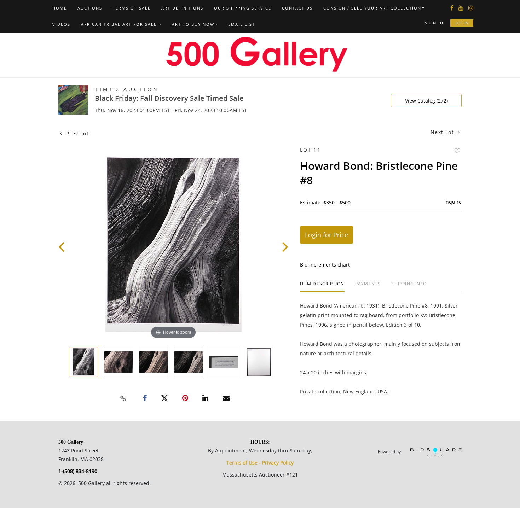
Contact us (297, 8)
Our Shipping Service (242, 8)
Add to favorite (457, 151)
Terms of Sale (132, 8)
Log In (461, 22)
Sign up (435, 22)
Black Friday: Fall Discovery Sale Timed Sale (169, 98)
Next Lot (443, 132)
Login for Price (326, 234)
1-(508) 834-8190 (77, 471)
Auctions (89, 8)
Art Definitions (182, 8)
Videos (61, 24)
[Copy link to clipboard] (123, 398)
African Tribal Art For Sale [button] (119, 24)
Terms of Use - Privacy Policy (260, 462)
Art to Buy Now (193, 24)
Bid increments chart (325, 264)
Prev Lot (76, 133)
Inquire (453, 201)
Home (59, 8)
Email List (241, 24)
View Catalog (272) (426, 100)
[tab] (322, 286)
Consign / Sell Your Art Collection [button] (372, 8)
